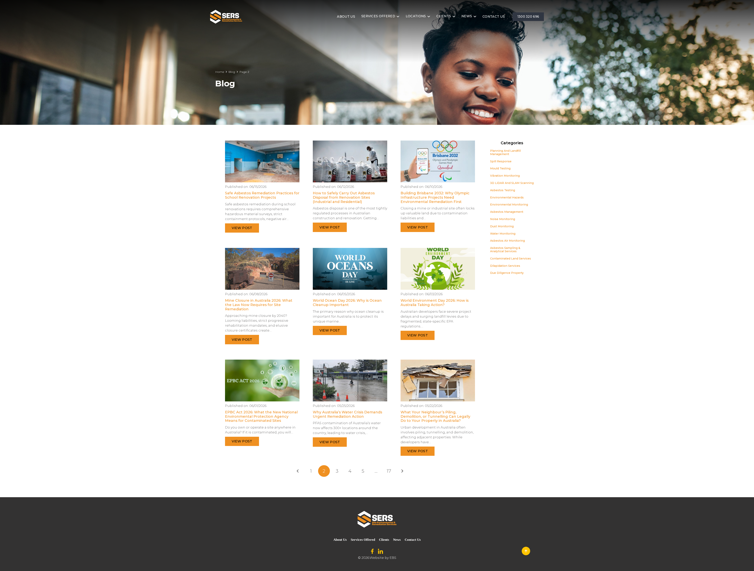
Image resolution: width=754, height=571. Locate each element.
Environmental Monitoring (509, 204)
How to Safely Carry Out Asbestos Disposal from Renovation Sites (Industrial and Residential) (344, 197)
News (397, 540)
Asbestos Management (506, 212)
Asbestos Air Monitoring (507, 240)
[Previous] (298, 471)
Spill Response (501, 161)
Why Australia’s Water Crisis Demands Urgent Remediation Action (347, 414)
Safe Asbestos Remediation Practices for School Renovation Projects (262, 195)
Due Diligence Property (507, 273)
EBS (393, 558)
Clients (384, 540)
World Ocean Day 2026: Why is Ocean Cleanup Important (347, 302)
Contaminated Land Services (510, 258)
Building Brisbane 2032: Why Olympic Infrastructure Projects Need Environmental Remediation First (435, 197)
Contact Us (413, 540)
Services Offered (363, 540)
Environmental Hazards (507, 197)
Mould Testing (500, 168)
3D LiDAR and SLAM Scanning (512, 183)
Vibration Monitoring (505, 175)
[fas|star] (372, 551)
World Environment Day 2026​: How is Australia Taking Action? (435, 302)
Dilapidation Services (505, 266)
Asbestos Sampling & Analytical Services (505, 249)
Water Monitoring (502, 233)
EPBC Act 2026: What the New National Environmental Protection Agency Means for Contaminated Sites (261, 416)
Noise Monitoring (502, 219)
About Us (340, 540)
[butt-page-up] (526, 551)
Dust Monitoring (502, 226)
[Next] (402, 471)
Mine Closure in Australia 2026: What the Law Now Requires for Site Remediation (258, 304)
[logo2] (226, 17)
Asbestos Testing (502, 190)
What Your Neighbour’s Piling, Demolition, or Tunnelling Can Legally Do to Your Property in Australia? (435, 416)
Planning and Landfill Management (505, 152)
